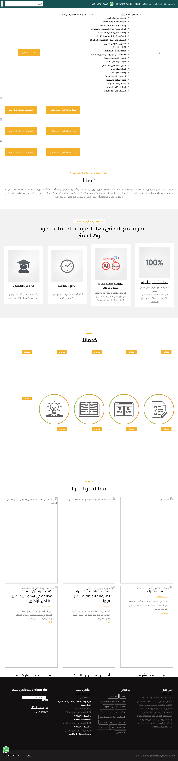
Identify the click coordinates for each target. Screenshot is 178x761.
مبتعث (123, 696)
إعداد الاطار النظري (118, 72)
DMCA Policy (41, 711)
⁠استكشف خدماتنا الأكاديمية (20, 110)
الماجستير (122, 722)
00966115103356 (142, 4)
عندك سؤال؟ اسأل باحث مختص (63, 110)
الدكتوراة (113, 722)
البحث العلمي (120, 732)
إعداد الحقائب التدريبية (116, 87)
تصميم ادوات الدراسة (116, 18)
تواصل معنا (67, 14)
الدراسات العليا (120, 706)
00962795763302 (124, 4)
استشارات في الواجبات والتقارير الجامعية (108, 54)
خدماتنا (128, 14)
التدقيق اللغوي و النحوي (115, 43)
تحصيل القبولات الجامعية (115, 58)
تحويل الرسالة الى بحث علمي (113, 65)
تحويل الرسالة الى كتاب (116, 62)
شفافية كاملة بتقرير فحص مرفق (110, 285)
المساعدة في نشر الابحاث (115, 91)
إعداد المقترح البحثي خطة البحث (112, 32)
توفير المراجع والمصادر (116, 80)
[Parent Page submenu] (123, 14)
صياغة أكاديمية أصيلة (154, 282)
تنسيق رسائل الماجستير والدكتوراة (111, 36)
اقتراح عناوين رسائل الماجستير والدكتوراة (108, 29)
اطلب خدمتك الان (29, 52)
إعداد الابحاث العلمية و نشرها (113, 25)
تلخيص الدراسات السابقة (115, 76)
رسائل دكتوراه (109, 706)
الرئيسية (134, 14)
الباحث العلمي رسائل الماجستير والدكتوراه (112, 717)
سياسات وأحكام (39, 707)
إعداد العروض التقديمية (115, 51)
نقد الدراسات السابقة (117, 83)
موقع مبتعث (113, 696)
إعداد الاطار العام (118, 69)
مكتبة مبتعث (84, 14)
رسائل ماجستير (120, 711)
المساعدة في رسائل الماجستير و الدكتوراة (108, 40)
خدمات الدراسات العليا (118, 727)
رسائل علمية (103, 722)
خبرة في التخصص (23, 285)
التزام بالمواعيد (67, 285)
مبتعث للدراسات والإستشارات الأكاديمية (113, 701)
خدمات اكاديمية (103, 727)
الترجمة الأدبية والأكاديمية (114, 22)
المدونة (75, 14)
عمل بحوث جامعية (107, 711)
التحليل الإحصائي (119, 47)
